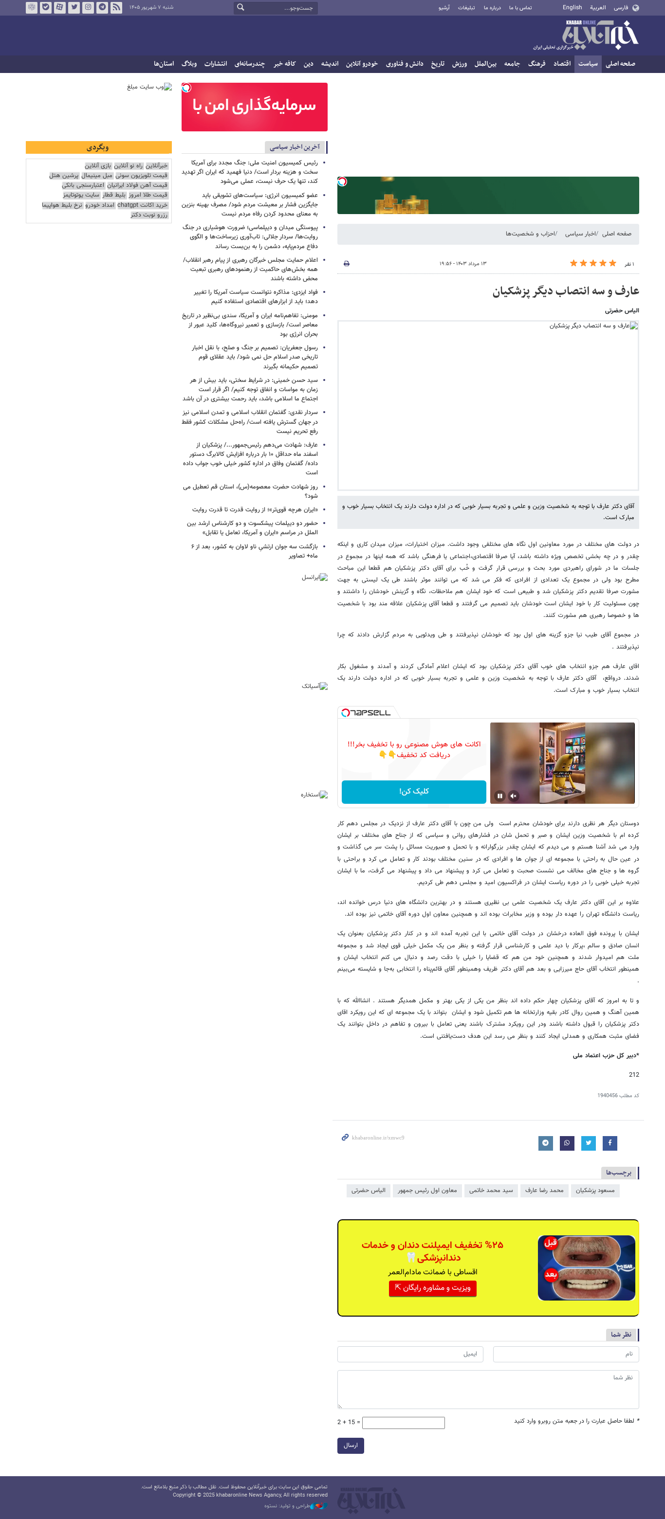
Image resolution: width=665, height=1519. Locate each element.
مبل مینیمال (96, 176)
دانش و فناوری (405, 64)
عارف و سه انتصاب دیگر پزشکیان (566, 291)
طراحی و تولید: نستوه (287, 1506)
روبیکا (31, 8)
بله (46, 8)
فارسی (621, 7)
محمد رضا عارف (544, 1190)
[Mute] (513, 796)
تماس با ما (520, 8)
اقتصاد (562, 64)
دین (309, 64)
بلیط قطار (114, 195)
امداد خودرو (99, 205)
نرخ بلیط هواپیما (62, 205)
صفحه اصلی (620, 64)
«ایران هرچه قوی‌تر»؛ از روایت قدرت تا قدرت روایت (255, 510)
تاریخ (437, 64)
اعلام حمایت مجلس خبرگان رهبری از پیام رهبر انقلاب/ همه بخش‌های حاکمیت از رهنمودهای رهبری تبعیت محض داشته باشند (250, 269)
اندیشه (329, 64)
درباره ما (492, 8)
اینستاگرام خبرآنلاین (88, 8)
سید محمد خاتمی (491, 1190)
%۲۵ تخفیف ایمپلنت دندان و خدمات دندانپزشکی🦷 (432, 1252)
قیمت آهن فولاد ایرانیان (137, 185)
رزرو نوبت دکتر (148, 215)
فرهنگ (537, 64)
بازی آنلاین (98, 166)
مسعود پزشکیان (595, 1190)
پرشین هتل (63, 176)
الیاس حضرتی (368, 1190)
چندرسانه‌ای (250, 64)
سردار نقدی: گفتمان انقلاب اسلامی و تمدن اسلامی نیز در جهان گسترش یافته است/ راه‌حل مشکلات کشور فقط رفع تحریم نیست (250, 422)
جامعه (512, 64)
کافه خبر (284, 64)
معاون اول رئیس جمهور (427, 1190)
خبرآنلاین (585, 36)
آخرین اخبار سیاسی (295, 147)
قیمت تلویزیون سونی (141, 176)
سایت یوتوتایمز (81, 195)
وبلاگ (189, 64)
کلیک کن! (414, 792)
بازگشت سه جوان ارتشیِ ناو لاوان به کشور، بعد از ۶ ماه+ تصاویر (254, 551)
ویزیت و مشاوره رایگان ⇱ (433, 1288)
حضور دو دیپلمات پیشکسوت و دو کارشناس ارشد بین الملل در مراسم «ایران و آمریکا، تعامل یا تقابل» (252, 528)
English (572, 7)
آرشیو (444, 8)
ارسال (351, 1445)
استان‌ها (164, 64)
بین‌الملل (486, 64)
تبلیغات (466, 8)
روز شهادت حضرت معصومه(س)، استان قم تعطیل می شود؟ (250, 491)
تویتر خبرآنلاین (74, 8)
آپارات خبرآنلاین (60, 8)
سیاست (588, 64)
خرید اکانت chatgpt (142, 205)
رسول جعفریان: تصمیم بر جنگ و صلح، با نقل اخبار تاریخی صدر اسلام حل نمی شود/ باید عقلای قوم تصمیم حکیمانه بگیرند (255, 357)
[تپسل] (342, 181)
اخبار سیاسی (580, 234)
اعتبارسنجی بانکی (83, 185)
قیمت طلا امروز (148, 195)
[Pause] (500, 796)
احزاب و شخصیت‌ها (530, 234)
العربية (598, 7)
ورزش (459, 64)
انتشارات (215, 64)
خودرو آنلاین (362, 64)
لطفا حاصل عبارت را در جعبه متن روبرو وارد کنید (576, 1421)
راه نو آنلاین (128, 166)
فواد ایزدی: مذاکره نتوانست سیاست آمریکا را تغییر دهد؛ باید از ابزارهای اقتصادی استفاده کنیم (256, 297)
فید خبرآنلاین (116, 8)
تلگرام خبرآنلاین (102, 8)
